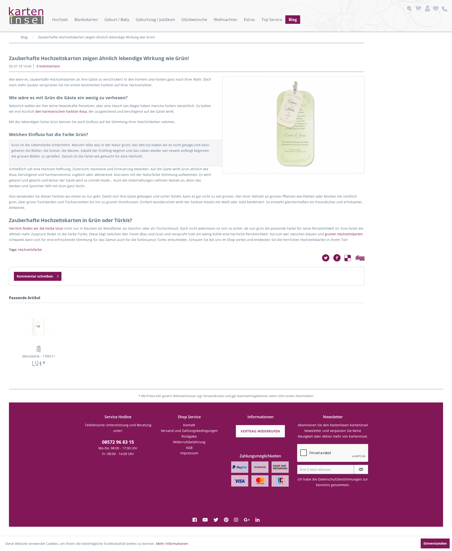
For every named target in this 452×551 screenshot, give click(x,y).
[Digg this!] (360, 258)
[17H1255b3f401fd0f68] (293, 125)
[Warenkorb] (418, 8)
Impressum (189, 453)
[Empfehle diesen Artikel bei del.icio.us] (350, 258)
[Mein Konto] (427, 8)
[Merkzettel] (435, 8)
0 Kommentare (48, 66)
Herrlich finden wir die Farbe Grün (36, 228)
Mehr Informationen (172, 543)
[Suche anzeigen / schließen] (409, 8)
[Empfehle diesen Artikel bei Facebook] (338, 258)
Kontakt (189, 425)
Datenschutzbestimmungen (340, 479)
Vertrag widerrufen (260, 431)
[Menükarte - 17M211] (38, 326)
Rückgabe (189, 436)
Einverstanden (435, 543)
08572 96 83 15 (118, 442)
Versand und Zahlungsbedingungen (189, 430)
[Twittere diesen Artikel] (327, 258)
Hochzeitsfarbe (30, 249)
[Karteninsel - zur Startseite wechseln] (32, 15)
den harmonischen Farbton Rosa (61, 111)
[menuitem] (60, 19)
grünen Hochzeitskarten (344, 234)
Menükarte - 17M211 (38, 356)
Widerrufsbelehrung (189, 442)
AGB (189, 447)
